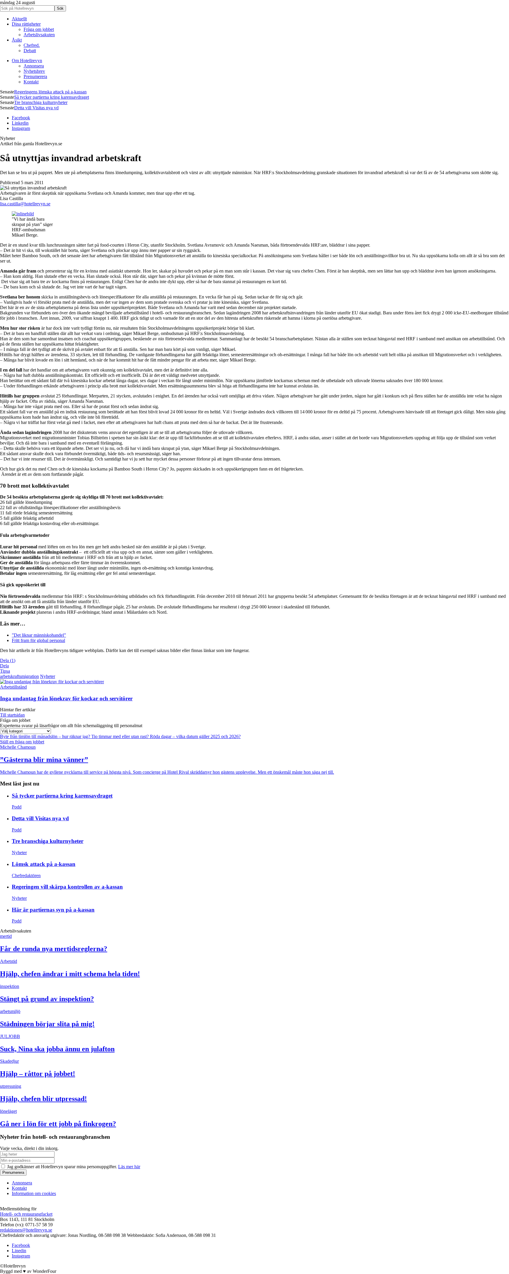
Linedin (19, 1250)
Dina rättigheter (26, 24)
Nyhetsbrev (34, 71)
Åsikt (17, 39)
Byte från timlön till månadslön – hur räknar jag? (45, 736)
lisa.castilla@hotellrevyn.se (25, 203)
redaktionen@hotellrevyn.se (26, 1229)
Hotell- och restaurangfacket (26, 1214)
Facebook (21, 117)
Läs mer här (129, 1166)
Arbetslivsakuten (39, 34)
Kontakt (31, 81)
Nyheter (47, 676)
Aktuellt (19, 18)
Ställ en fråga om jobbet (22, 741)
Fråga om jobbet (39, 29)
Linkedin (20, 123)
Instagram (21, 128)
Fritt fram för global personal (38, 640)
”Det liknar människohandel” (39, 635)
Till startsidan (12, 714)
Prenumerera (35, 76)
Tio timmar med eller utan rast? (120, 736)
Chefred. (32, 45)
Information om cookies (34, 1193)
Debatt (30, 50)
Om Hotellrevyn (27, 60)
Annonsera (34, 65)
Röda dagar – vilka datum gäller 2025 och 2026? (195, 736)
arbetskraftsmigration (19, 676)
